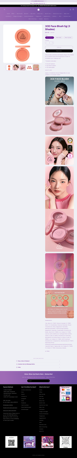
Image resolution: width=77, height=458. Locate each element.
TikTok (22, 400)
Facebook (23, 403)
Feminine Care (42, 424)
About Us (41, 431)
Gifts (40, 422)
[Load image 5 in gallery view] (36, 67)
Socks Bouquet (24, 409)
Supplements (42, 418)
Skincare (41, 396)
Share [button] (48, 351)
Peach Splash (68, 37)
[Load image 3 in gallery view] (23, 67)
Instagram (23, 398)
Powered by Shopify (41, 455)
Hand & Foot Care (43, 405)
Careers (41, 429)
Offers (40, 392)
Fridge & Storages (43, 411)
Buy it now (59, 51)
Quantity (47, 40)
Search (23, 394)
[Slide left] (4, 67)
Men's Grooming (43, 426)
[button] (4, 9)
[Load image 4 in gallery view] (29, 67)
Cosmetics (42, 409)
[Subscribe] (48, 380)
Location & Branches (26, 389)
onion (36, 455)
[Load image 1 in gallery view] (9, 67)
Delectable (58, 37)
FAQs (22, 392)
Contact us (24, 396)
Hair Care (41, 398)
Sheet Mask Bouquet (26, 407)
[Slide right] (40, 67)
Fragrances (42, 416)
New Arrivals (42, 394)
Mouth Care (42, 403)
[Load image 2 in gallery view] (16, 67)
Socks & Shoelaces (43, 413)
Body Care (41, 400)
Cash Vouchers (25, 405)
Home (40, 389)
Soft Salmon (50, 37)
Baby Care (41, 407)
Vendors (41, 420)
